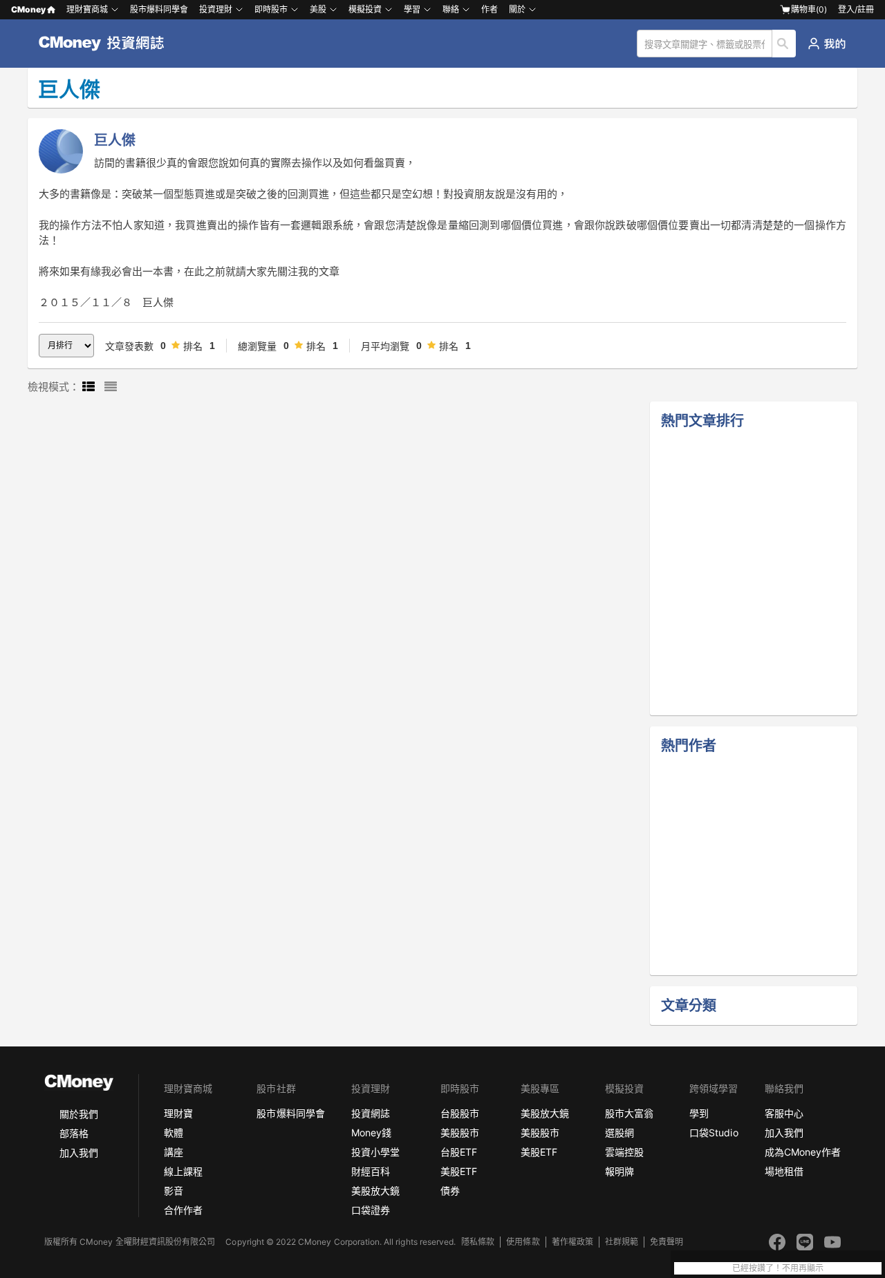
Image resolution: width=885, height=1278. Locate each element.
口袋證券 (370, 1210)
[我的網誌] (826, 43)
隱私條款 (477, 1242)
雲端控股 (624, 1152)
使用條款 (522, 1242)
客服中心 (784, 1113)
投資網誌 (370, 1113)
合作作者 (183, 1210)
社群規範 (621, 1242)
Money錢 (371, 1132)
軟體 (173, 1132)
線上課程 (183, 1171)
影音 (173, 1190)
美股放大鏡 (375, 1190)
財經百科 (370, 1171)
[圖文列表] (88, 387)
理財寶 (178, 1113)
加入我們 (78, 1152)
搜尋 (784, 43)
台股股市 (459, 1113)
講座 (173, 1152)
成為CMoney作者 (803, 1152)
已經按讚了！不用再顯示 (777, 1268)
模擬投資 (365, 9)
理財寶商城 (87, 9)
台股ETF (458, 1152)
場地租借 (784, 1171)
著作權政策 (572, 1242)
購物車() (809, 9)
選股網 (619, 1132)
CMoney (28, 9)
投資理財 (215, 9)
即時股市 (271, 9)
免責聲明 (666, 1242)
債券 (450, 1190)
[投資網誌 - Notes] (107, 43)
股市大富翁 (629, 1113)
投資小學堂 (375, 1152)
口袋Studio (713, 1132)
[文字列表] (110, 387)
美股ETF (458, 1171)
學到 (699, 1113)
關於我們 (78, 1114)
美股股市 (459, 1132)
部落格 (73, 1133)
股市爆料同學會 (159, 9)
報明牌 (619, 1171)
